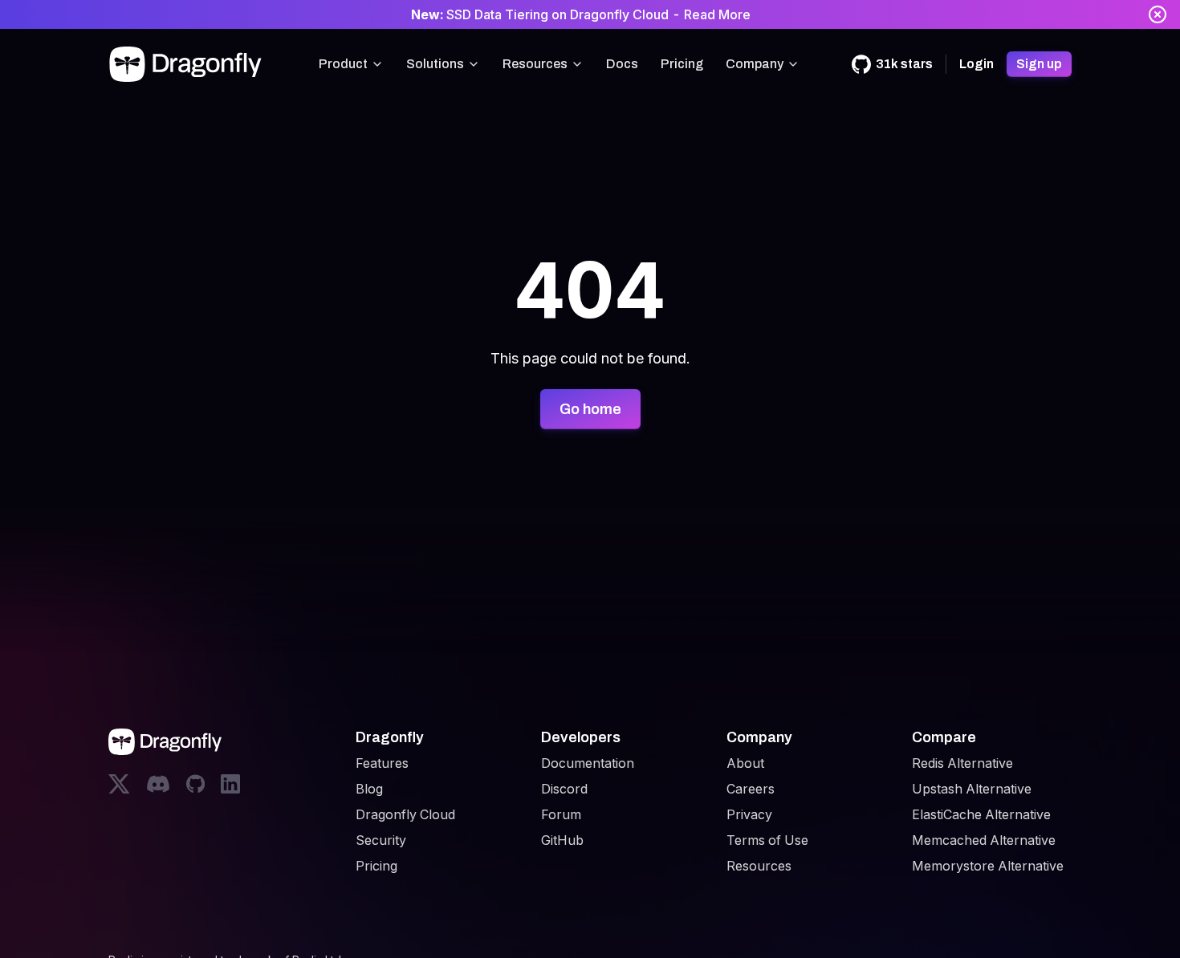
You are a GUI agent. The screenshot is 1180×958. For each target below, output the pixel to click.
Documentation (587, 763)
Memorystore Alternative (988, 866)
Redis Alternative (962, 763)
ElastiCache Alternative (981, 814)
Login (976, 64)
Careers (750, 789)
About (745, 763)
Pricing (682, 64)
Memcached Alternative (984, 840)
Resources (535, 64)
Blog (369, 789)
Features (382, 763)
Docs (622, 64)
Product (343, 64)
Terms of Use (767, 840)
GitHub (562, 840)
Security (381, 840)
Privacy (749, 814)
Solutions (435, 64)
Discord (564, 789)
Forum (561, 814)
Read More (717, 14)
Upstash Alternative (971, 789)
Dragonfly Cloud (405, 814)
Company (754, 64)
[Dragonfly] (188, 64)
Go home (590, 409)
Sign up (1039, 64)
